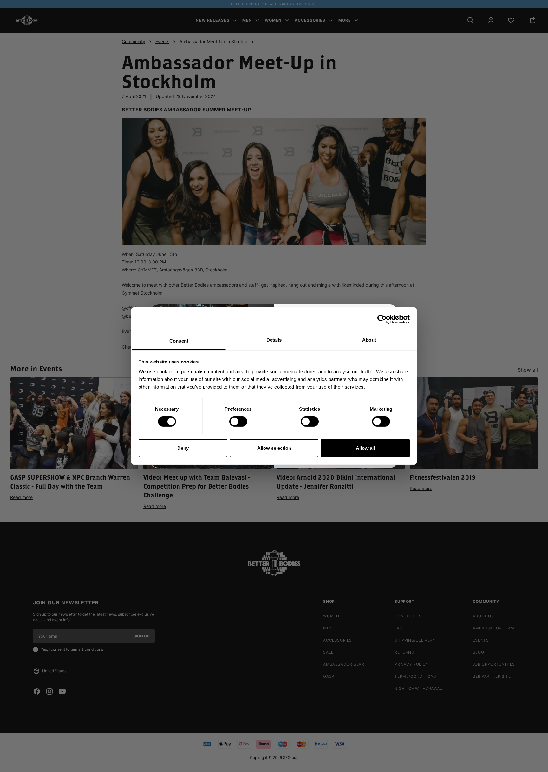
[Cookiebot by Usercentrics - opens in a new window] (382, 319)
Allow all (365, 448)
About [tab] (369, 340)
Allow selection (274, 448)
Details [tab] (274, 340)
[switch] (238, 421)
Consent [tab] (178, 340)
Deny (183, 448)
